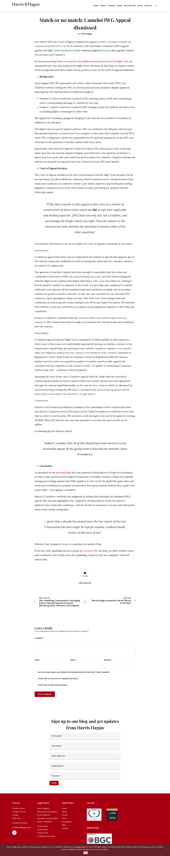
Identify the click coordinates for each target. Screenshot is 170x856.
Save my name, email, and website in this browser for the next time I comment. (74, 672)
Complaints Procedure (46, 836)
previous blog (46, 389)
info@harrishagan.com (21, 827)
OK (86, 853)
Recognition (130, 5)
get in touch (86, 550)
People (111, 5)
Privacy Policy (42, 826)
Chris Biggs (86, 33)
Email (72, 660)
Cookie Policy (42, 829)
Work (119, 5)
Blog (140, 5)
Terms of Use (42, 833)
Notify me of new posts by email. (53, 685)
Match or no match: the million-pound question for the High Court (93, 61)
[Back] (85, 602)
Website (107, 660)
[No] (167, 850)
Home (95, 5)
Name (37, 660)
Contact (148, 5)
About (103, 5)
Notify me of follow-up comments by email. (58, 679)
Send (54, 783)
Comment (39, 638)
